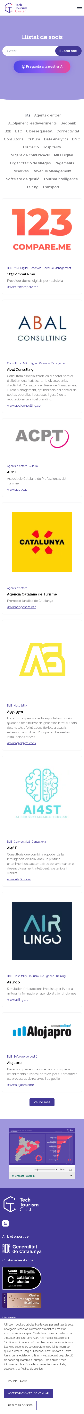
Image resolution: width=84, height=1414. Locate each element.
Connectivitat (67, 131)
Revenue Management (52, 171)
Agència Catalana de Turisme (32, 594)
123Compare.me (21, 274)
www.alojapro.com (20, 1085)
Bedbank (68, 123)
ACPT (12, 472)
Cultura (34, 139)
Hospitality (52, 147)
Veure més (42, 1102)
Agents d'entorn (47, 115)
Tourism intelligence (60, 179)
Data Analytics (56, 139)
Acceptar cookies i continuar (28, 1393)
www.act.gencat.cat (21, 607)
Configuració (17, 1381)
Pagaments (64, 163)
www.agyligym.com (21, 743)
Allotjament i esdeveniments (32, 123)
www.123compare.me (22, 287)
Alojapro (14, 1063)
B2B (8, 131)
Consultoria (14, 139)
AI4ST (12, 848)
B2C (18, 131)
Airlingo (13, 982)
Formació (31, 147)
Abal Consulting (20, 369)
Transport (50, 187)
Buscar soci (68, 51)
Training (31, 187)
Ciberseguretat (39, 131)
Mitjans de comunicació (30, 155)
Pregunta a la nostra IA (44, 66)
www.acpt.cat (17, 489)
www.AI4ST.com (19, 879)
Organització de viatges (30, 163)
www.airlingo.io (18, 1000)
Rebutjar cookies (20, 1405)
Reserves (21, 171)
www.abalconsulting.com (25, 405)
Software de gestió (22, 179)
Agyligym (15, 712)
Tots (26, 115)
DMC (76, 139)
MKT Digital (63, 155)
